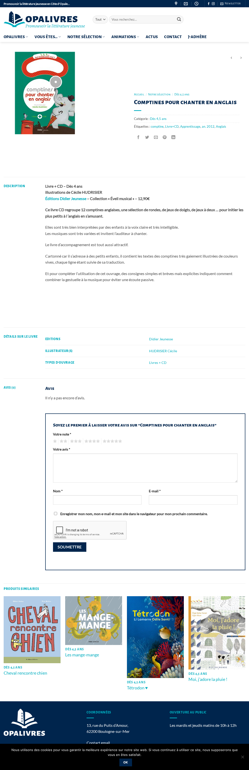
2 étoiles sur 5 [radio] (62, 441)
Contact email (98, 742)
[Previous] (4, 648)
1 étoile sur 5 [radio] (54, 441)
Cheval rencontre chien (25, 673)
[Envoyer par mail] (156, 137)
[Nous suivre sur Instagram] (213, 4)
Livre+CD (172, 126)
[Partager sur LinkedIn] (173, 137)
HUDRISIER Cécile (163, 351)
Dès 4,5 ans (181, 94)
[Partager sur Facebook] (138, 137)
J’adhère (197, 37)
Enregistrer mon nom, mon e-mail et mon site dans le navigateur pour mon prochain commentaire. (134, 514)
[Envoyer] (179, 20)
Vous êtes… (46, 37)
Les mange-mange (82, 654)
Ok (125, 762)
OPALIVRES (14, 37)
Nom (58, 491)
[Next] (245, 648)
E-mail (155, 491)
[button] (230, 3)
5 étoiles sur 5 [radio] (111, 441)
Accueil (139, 94)
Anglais (221, 126)
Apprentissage (190, 126)
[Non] (242, 758)
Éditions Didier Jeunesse (65, 198)
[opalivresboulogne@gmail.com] (186, 3)
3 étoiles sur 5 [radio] (75, 441)
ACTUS (152, 37)
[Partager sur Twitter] (147, 137)
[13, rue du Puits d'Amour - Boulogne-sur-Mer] (176, 3)
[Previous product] (241, 58)
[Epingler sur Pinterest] (165, 137)
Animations (123, 37)
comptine (157, 126)
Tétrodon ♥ (137, 687)
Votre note (62, 434)
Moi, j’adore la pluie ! (207, 679)
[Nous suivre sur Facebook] (208, 4)
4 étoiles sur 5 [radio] (91, 441)
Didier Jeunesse (161, 339)
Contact (172, 37)
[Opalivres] (44, 19)
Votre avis (61, 449)
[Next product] (231, 58)
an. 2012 (208, 126)
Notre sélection (84, 37)
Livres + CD (158, 362)
